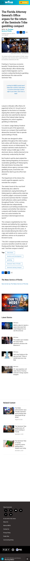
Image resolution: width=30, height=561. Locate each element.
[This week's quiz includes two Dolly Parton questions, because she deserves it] (7, 340)
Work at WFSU (7, 525)
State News (10, 252)
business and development (14, 256)
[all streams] (28, 559)
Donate (24, 2)
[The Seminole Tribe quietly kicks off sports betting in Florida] (8, 429)
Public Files (6, 536)
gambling (9, 260)
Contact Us (6, 529)
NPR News (15, 322)
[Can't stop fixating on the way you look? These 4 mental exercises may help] (7, 355)
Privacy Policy (6, 532)
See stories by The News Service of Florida (15, 284)
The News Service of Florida (7, 30)
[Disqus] (15, 479)
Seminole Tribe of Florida (14, 263)
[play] (3, 559)
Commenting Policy (8, 540)
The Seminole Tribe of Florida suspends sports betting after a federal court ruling (20, 444)
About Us (5, 522)
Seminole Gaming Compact (14, 267)
